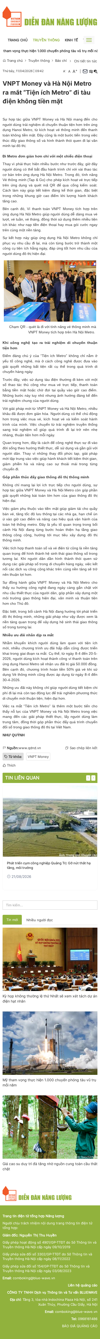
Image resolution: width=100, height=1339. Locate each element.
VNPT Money (38, 757)
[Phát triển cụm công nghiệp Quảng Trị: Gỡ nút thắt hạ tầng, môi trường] (50, 821)
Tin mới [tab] (12, 920)
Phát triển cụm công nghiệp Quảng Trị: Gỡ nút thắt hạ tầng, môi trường (49, 865)
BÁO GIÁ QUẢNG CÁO (79, 1326)
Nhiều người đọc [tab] (39, 920)
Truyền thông (46, 40)
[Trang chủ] (50, 16)
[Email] (85, 71)
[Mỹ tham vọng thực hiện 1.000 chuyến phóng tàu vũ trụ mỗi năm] (50, 1043)
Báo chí (61, 60)
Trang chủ (18, 40)
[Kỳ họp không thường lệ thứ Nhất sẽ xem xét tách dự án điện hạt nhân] (50, 959)
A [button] (64, 71)
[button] (91, 71)
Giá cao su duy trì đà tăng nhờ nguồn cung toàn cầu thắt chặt (50, 1166)
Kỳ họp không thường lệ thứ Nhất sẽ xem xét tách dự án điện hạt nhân (50, 998)
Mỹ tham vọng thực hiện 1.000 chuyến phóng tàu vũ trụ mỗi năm (49, 1082)
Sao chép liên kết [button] (83, 748)
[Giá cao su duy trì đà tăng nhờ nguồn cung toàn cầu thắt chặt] (50, 1127)
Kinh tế (71, 40)
